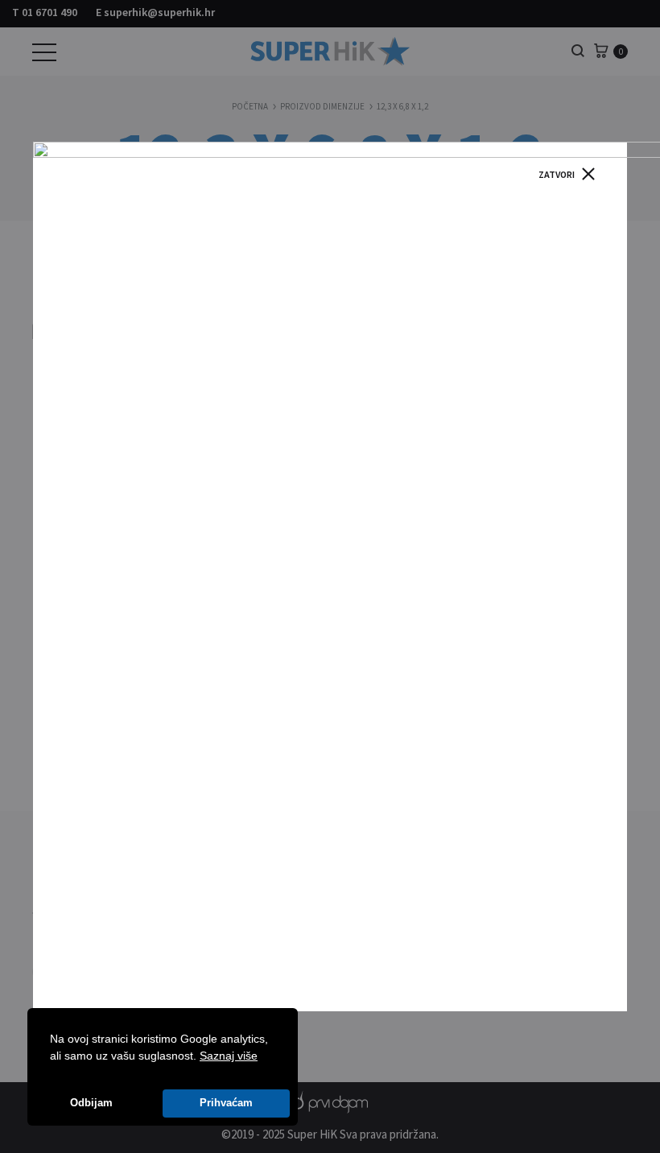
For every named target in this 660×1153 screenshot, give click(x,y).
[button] (263, 1057)
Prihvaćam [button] (226, 1103)
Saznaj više (229, 1055)
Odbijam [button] (91, 1103)
